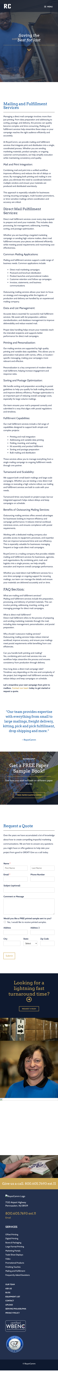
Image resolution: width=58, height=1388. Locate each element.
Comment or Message (14, 896)
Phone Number (37, 874)
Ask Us (8, 1288)
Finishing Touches (13, 1267)
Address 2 (35, 927)
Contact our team (20, 688)
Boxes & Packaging (13, 1242)
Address (7, 927)
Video (7, 1259)
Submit (9, 955)
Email (7, 874)
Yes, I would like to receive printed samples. (26, 922)
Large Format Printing (14, 1246)
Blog (7, 1292)
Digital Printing (11, 1238)
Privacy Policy (12, 1313)
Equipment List (12, 1296)
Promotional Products (14, 1263)
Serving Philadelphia (15, 1309)
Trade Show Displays (14, 1254)
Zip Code (44, 939)
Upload (9, 1305)
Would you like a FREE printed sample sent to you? (27, 918)
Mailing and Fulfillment (15, 1271)
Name (7, 863)
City (5, 939)
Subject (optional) (12, 885)
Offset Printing (11, 1234)
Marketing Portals (12, 1250)
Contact (9, 1300)
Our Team (10, 1284)
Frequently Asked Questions (17, 1275)
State (25, 939)
